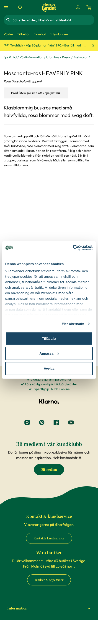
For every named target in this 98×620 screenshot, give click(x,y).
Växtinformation (31, 57)
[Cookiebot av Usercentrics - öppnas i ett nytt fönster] (73, 248)
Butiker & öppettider (49, 580)
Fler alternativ (73, 324)
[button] (49, 608)
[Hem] (49, 7)
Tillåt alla (49, 338)
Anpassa (46, 353)
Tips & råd (10, 57)
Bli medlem (49, 469)
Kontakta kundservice (49, 538)
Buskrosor (80, 57)
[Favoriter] (20, 7)
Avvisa (49, 368)
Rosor (66, 57)
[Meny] (7, 7)
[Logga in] (77, 7)
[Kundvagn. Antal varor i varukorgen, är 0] (88, 7)
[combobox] (53, 19)
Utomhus (52, 57)
